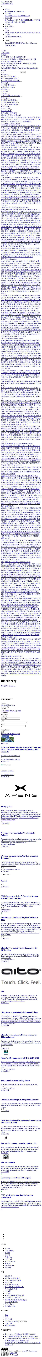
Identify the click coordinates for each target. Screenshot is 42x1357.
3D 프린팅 (4, 74)
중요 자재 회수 (10, 162)
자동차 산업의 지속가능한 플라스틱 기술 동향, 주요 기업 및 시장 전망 (21, 201)
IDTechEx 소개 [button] (6, 59)
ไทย (23, 43)
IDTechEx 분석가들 (33, 20)
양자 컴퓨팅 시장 (22, 469)
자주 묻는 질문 (10, 1325)
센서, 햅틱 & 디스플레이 (9, 104)
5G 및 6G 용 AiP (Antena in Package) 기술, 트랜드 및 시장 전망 (21, 137)
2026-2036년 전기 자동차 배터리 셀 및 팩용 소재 (20, 240)
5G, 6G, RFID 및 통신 (8, 76)
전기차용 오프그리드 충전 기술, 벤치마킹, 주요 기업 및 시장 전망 (20, 308)
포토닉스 (4, 93)
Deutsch (28, 43)
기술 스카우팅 (29, 119)
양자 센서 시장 (34, 469)
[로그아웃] (13, 1353)
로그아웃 (37, 32)
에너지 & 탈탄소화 (7, 85)
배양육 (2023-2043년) (21, 381)
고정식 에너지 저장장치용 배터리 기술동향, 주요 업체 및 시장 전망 (21, 220)
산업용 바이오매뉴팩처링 (25, 615)
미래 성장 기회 (11, 117)
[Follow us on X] (23, 1224)
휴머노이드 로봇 (20, 486)
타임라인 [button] (22, 57)
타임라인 (26, 16)
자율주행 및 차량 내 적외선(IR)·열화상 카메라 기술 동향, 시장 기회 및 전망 (20, 491)
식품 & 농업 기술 (7, 87)
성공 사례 (17, 115)
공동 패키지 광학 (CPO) (27, 519)
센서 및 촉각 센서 (11, 1302)
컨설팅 (21, 11)
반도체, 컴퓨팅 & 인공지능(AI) (16, 1300)
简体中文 (18, 43)
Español (7, 45)
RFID (24, 143)
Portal (7, 32)
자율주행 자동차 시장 (12, 270)
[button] (7, 9)
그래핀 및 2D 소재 (23, 167)
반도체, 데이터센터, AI (9, 102)
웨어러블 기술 (6, 111)
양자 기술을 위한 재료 (16, 467)
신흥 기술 (8, 1257)
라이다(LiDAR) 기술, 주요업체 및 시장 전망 (20, 433)
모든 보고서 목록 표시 (9, 113)
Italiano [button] (3, 70)
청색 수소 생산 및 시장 (20, 343)
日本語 (12, 43)
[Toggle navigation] (1, 6)
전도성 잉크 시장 (20, 158)
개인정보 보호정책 (11, 1321)
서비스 (3, 117)
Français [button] (30, 68)
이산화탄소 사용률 (30, 347)
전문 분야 (9, 115)
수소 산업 (4, 91)
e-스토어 (30, 32)
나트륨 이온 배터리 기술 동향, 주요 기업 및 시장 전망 (20, 248)
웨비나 (7, 16)
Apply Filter (5, 730)
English (7, 43)
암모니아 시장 (26, 340)
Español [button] (35, 68)
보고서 (7, 11)
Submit (22, 72)
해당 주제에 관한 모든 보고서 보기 (19, 132)
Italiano (12, 45)
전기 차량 (4, 83)
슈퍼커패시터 (23, 250)
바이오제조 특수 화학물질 (19, 598)
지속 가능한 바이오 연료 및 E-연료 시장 (19, 375)
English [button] (3, 68)
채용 (23, 22)
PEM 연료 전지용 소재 (30, 188)
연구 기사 (13, 16)
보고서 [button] (3, 50)
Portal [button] (3, 63)
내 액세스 (12, 32)
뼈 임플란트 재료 (9, 184)
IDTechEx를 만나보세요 (13, 22)
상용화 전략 (21, 117)
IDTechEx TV (9, 1265)
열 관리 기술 (5, 109)
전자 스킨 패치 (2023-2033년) (20, 450)
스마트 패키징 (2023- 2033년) (18, 461)
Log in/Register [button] (6, 65)
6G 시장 (36, 134)
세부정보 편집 (21, 32)
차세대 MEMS (27, 534)
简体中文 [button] (14, 68)
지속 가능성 (5, 106)
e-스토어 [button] (26, 63)
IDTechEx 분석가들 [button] (29, 59)
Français (34, 43)
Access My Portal (15, 711)
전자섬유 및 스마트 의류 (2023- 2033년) (17, 667)
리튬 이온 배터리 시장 (29, 231)
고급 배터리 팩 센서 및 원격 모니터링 (21, 564)
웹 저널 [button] (16, 57)
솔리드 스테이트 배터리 (9, 250)
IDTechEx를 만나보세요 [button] (9, 61)
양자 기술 (4, 98)
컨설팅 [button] (3, 55)
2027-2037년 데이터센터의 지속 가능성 (20, 549)
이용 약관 (8, 1323)
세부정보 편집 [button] (17, 63)
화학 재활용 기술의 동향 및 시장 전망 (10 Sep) (21, 1336)
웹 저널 (20, 16)
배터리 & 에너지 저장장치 (10, 81)
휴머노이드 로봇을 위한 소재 (11, 188)
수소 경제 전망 (19, 358)
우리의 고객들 (21, 20)
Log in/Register (10, 36)
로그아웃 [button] (32, 63)
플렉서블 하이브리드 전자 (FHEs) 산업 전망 (18, 523)
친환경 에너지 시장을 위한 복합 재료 (19, 607)
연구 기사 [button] (9, 57)
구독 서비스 (14, 11)
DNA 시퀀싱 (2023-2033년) (26, 392)
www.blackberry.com (8, 705)
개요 (6, 1315)
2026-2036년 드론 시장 (32, 276)
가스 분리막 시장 (16, 353)
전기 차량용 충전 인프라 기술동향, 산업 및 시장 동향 (20, 274)
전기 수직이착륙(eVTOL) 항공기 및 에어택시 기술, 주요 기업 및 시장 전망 (20, 265)
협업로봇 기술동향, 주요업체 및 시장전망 (22, 482)
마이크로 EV (29, 306)
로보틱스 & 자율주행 (8, 100)
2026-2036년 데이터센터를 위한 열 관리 (17, 555)
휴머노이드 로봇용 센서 (26, 502)
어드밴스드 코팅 (21, 149)
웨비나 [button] (3, 57)
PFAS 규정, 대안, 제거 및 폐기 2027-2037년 (25, 622)
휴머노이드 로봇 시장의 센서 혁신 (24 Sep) (20, 1334)
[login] (15, 1355)
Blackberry (12, 686)
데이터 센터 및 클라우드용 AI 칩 (12, 510)
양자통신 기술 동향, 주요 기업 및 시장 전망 (20, 536)
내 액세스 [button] (8, 63)
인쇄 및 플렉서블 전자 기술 (10, 96)
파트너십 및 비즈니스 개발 (14, 119)
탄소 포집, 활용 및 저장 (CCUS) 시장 (14, 600)
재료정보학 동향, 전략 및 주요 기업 (28, 190)
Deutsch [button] (24, 68)
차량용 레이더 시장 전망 (25, 476)
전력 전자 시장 (11, 317)
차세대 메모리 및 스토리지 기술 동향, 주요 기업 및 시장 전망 (20, 521)
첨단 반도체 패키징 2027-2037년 (19, 426)
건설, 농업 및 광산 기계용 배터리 (27, 218)
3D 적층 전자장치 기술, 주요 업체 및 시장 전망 (20, 448)
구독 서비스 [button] (5, 53)
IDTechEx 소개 (10, 20)
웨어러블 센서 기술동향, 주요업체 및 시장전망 (23, 594)
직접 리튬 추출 (21, 162)
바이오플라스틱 (26, 151)
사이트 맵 (8, 1319)
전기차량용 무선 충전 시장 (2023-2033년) (25, 334)
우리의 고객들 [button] (17, 59)
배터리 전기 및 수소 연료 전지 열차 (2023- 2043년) (23, 272)
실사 (36, 119)
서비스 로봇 (23, 504)
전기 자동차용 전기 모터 (22, 285)
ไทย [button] (19, 68)
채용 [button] (19, 61)
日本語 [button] (8, 68)
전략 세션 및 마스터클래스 (21, 121)
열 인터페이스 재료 (15, 203)
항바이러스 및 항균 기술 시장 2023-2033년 (23, 388)
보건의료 (4, 89)
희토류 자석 (29, 197)
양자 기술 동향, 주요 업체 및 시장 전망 (15, 471)
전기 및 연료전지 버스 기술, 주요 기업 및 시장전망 (19, 278)
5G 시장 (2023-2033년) (25, 134)
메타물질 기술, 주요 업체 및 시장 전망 (16, 141)
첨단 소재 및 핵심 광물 (9, 78)
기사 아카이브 (10, 1261)
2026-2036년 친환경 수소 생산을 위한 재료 (25, 186)
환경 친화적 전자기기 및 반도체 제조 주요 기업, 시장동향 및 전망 (21, 551)
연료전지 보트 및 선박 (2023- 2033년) (14, 295)
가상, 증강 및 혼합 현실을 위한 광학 (26, 669)
